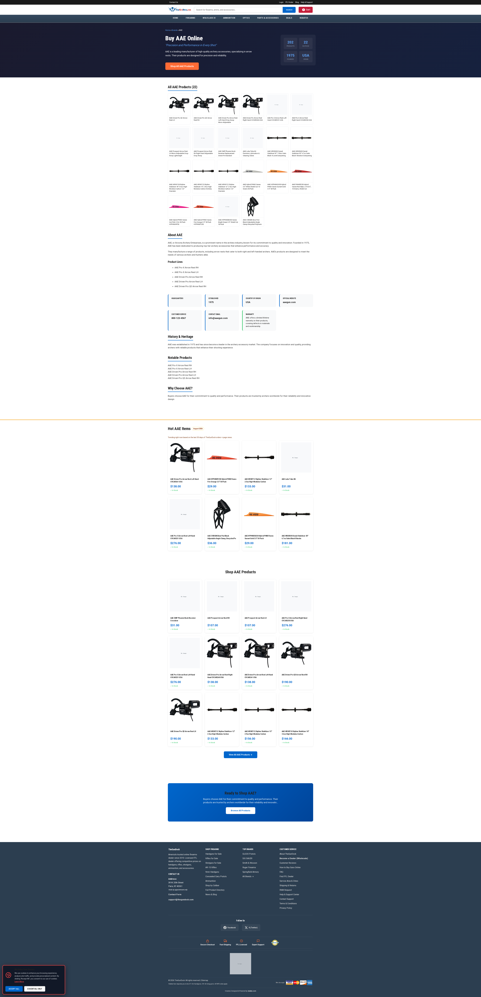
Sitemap (204, 980)
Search (289, 10)
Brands (174, 30)
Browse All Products (240, 810)
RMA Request (286, 890)
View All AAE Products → (240, 755)
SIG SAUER (247, 858)
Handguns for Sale (213, 854)
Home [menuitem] (175, 18)
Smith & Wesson (250, 863)
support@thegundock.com (181, 899)
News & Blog (211, 894)
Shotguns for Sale (213, 863)
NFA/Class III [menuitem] (209, 18)
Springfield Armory (251, 872)
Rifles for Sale (211, 858)
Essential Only (34, 989)
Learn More (19, 982)
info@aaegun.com (218, 318)
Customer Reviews (288, 863)
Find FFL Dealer (286, 876)
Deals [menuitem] (289, 18)
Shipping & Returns (288, 885)
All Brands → (248, 876)
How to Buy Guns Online (290, 867)
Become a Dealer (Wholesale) (294, 858)
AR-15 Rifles (211, 867)
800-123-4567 (178, 318)
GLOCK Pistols (249, 854)
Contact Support (287, 899)
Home (167, 30)
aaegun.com (289, 302)
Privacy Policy (286, 908)
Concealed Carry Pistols (216, 876)
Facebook (231, 928)
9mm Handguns (212, 872)
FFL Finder (289, 2)
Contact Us (173, 2)
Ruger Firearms (249, 867)
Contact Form (174, 894)
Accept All (14, 989)
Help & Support (307, 2)
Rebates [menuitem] (304, 18)
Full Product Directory (214, 890)
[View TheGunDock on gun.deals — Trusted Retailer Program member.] (240, 963)
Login (281, 2)
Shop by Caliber (212, 885)
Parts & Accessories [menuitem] (268, 18)
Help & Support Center (289, 894)
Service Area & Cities (289, 881)
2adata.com (252, 991)
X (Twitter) (253, 928)
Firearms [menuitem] (190, 18)
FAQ (281, 872)
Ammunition (210, 881)
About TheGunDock (288, 854)
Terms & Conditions (288, 903)
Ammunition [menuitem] (229, 18)
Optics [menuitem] (246, 18)
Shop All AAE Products (182, 66)
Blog (297, 2)
